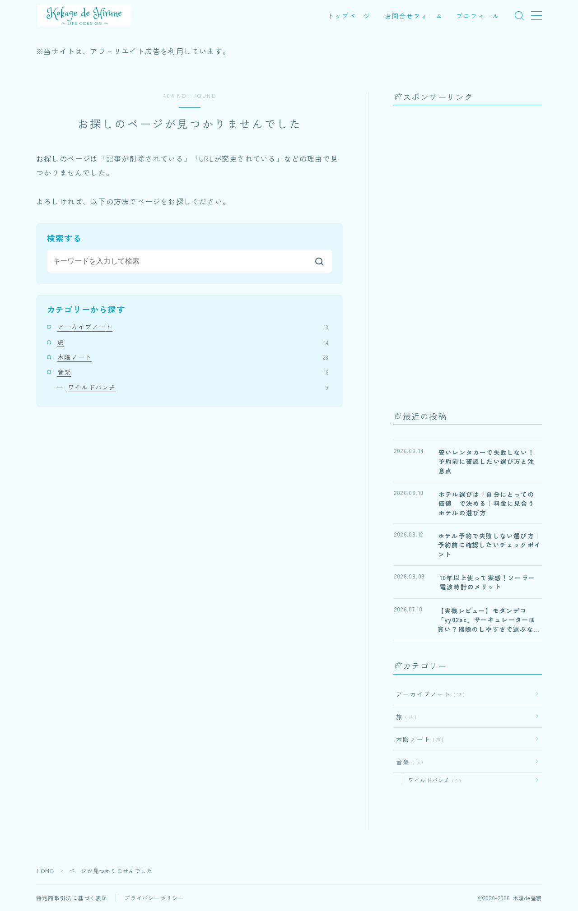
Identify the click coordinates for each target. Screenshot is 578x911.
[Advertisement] (461, 255)
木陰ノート (192, 356)
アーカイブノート (192, 326)
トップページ (349, 15)
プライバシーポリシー (154, 898)
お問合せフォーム (414, 15)
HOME (45, 870)
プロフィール (478, 15)
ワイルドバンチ (198, 387)
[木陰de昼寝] (84, 15)
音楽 (192, 371)
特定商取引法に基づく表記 (71, 898)
